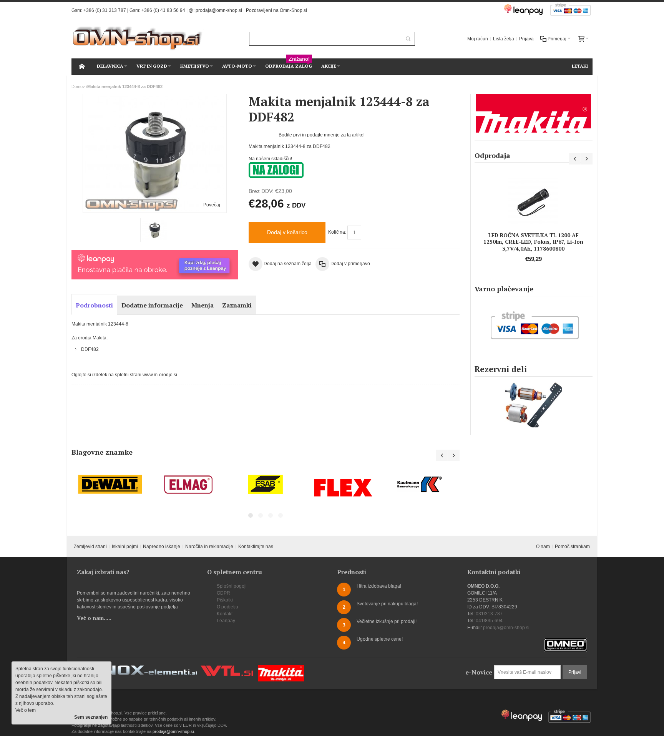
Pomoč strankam (572, 546)
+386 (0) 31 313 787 (104, 10)
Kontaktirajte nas (255, 546)
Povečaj (211, 205)
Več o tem (25, 710)
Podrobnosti (94, 305)
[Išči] (408, 38)
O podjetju (227, 607)
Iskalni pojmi (125, 546)
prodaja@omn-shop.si (219, 10)
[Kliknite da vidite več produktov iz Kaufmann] (421, 484)
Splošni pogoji (232, 586)
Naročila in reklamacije (209, 546)
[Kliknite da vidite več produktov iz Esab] (265, 484)
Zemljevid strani (90, 546)
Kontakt (224, 613)
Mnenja (202, 305)
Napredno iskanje (161, 546)
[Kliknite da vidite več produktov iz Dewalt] (110, 484)
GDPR (223, 593)
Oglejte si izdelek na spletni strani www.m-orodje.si (124, 374)
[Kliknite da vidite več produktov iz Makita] (534, 113)
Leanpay (226, 620)
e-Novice (478, 672)
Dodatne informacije (152, 305)
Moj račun (477, 39)
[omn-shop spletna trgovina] (137, 39)
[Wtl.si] (227, 668)
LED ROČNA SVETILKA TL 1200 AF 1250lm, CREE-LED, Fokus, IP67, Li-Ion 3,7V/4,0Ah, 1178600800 (533, 241)
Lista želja (503, 39)
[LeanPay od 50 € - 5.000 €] (154, 253)
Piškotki (225, 600)
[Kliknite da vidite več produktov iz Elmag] (188, 484)
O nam (543, 546)
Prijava (526, 39)
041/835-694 (489, 620)
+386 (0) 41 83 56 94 (163, 10)
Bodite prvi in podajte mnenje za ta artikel (322, 135)
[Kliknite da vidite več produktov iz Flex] (343, 487)
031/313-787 (489, 613)
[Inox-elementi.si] (147, 668)
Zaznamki (237, 305)
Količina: (337, 232)
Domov (78, 86)
